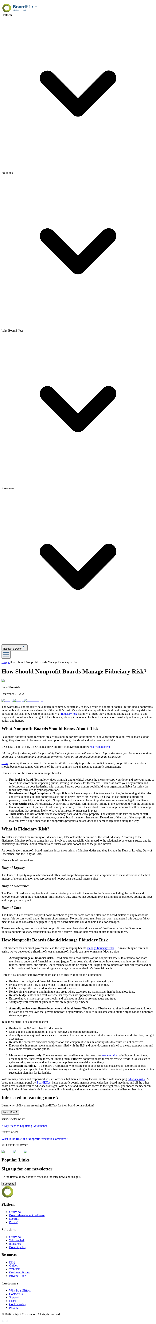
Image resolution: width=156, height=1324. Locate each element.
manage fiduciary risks (100, 948)
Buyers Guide (17, 1275)
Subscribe (8, 1183)
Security (14, 1218)
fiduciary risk (69, 713)
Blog (12, 1262)
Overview (15, 1211)
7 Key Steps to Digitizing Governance (24, 1125)
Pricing (13, 1222)
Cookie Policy (17, 1304)
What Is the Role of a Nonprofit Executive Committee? (35, 1138)
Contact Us (16, 1294)
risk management (100, 746)
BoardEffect (44, 1082)
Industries (15, 1243)
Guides (13, 1265)
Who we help (17, 1240)
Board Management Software (27, 1215)
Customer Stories (19, 1272)
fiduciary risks (136, 1079)
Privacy (13, 1307)
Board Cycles (17, 1247)
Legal (12, 1300)
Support (14, 1297)
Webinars (14, 1269)
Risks (5, 763)
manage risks (109, 1055)
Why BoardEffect (19, 1290)
